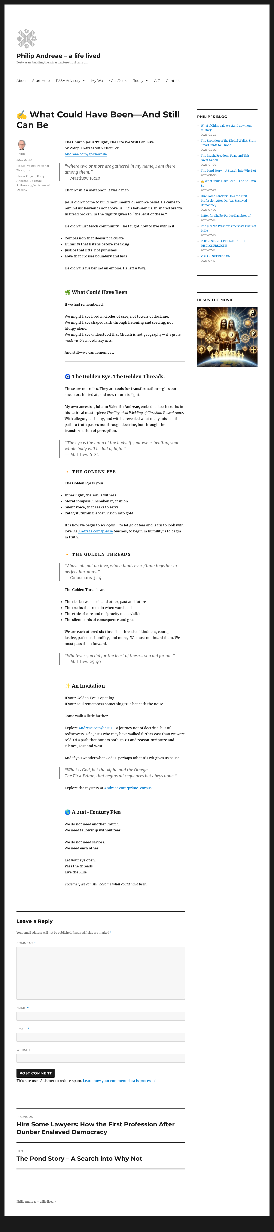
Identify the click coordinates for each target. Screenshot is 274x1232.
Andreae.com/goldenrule (86, 154)
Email (22, 1029)
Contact (173, 81)
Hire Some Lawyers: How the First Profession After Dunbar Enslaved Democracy (224, 200)
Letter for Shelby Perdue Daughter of (225, 216)
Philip (20, 153)
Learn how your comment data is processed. (120, 1081)
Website (23, 1050)
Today (138, 81)
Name (22, 1008)
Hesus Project (26, 165)
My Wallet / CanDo (107, 81)
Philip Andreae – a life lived (58, 55)
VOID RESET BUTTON (215, 256)
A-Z (157, 81)
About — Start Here (33, 81)
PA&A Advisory (68, 81)
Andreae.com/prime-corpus (128, 788)
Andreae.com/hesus (95, 728)
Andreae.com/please (95, 531)
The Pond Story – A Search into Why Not (228, 171)
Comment (26, 943)
